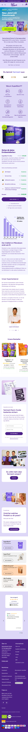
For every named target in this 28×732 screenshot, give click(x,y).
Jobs (16, 657)
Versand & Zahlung (6, 682)
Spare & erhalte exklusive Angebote (14, 1)
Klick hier (14, 477)
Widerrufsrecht (5, 679)
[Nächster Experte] (18, 330)
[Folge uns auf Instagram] (6, 702)
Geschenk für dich (19, 662)
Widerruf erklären (19, 683)
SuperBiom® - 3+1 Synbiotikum (9, 360)
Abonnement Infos (6, 685)
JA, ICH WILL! (14, 433)
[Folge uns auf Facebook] (3, 702)
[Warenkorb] (25, 4)
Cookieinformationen (7, 676)
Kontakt (17, 651)
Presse (17, 654)
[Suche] (5, 4)
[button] (9, 363)
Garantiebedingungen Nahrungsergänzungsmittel (20, 678)
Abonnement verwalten (20, 670)
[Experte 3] (14, 330)
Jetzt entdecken (9, 29)
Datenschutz (5, 673)
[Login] (22, 4)
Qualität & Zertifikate (20, 649)
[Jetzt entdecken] (14, 21)
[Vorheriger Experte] (10, 330)
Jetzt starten (13, 199)
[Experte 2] (13, 330)
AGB (16, 673)
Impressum (4, 670)
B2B (16, 660)
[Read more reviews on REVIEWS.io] (14, 605)
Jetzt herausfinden (14, 529)
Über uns (17, 646)
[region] (14, 620)
